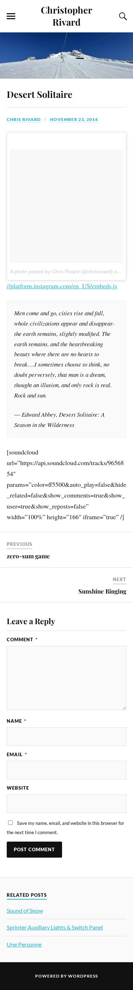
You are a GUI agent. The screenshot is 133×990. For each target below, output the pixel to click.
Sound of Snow (25, 910)
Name (16, 721)
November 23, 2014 (74, 119)
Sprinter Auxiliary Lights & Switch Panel (55, 927)
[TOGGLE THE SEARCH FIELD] (122, 16)
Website (18, 788)
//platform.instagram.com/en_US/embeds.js (62, 285)
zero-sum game (28, 556)
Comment (22, 639)
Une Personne (24, 944)
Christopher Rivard (66, 16)
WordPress (83, 976)
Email (17, 754)
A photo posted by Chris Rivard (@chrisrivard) (61, 271)
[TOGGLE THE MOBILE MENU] (11, 16)
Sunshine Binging (102, 591)
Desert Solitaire (39, 94)
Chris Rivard (24, 119)
